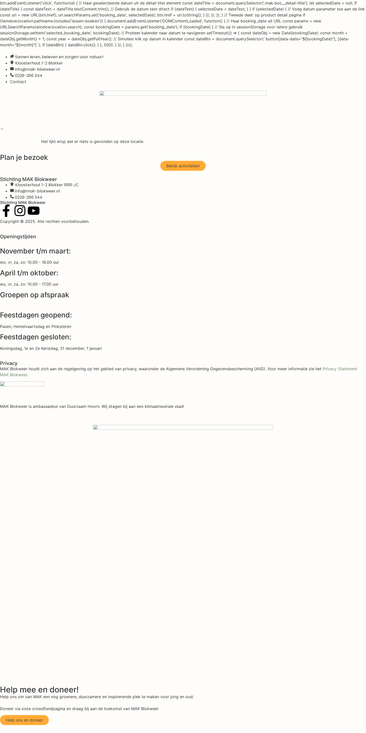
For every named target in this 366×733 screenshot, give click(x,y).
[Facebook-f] (6, 210)
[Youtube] (33, 210)
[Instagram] (20, 210)
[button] (2, 129)
